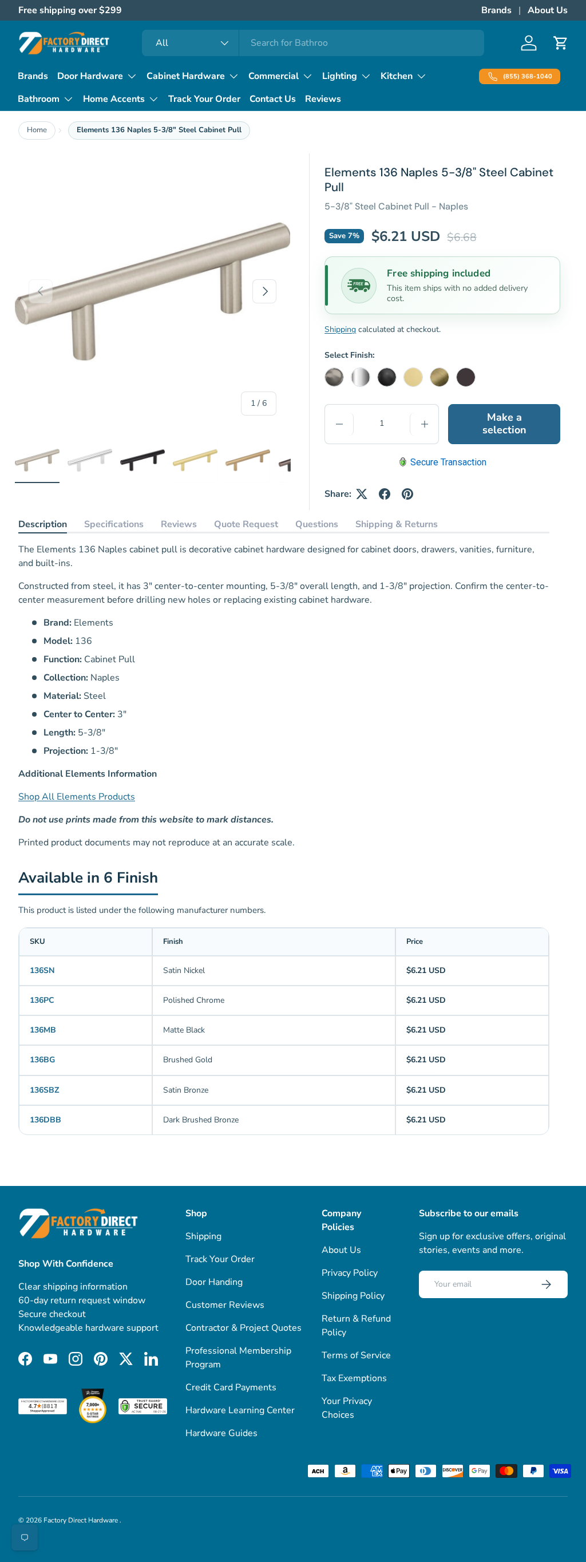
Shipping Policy (353, 1296)
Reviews (323, 99)
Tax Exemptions (354, 1378)
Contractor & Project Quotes (243, 1328)
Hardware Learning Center (240, 1410)
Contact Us (273, 99)
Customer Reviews (224, 1305)
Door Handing (214, 1282)
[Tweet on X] (361, 494)
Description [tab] (42, 524)
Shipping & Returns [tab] (396, 524)
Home (37, 130)
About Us (548, 10)
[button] (560, 43)
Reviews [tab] (179, 524)
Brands (496, 10)
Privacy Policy (350, 1273)
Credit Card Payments (230, 1387)
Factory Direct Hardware (81, 1520)
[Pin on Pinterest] (407, 494)
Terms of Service (356, 1355)
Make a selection (504, 423)
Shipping (340, 329)
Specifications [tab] (114, 524)
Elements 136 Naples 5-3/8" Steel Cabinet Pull (159, 130)
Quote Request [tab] (246, 524)
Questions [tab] (316, 524)
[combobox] (313, 43)
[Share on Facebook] (384, 494)
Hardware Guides (221, 1433)
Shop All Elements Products (76, 796)
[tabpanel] (283, 696)
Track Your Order (204, 99)
